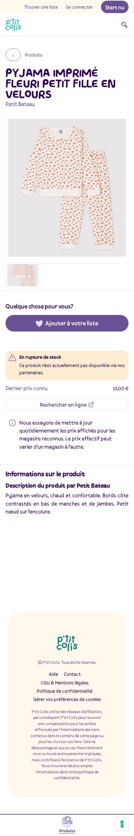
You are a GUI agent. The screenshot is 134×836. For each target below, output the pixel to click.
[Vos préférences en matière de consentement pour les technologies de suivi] (122, 823)
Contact (72, 674)
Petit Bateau (20, 103)
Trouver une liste (41, 7)
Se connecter (79, 7)
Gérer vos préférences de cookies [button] (67, 699)
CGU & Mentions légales (65, 683)
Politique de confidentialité (64, 691)
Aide (53, 674)
